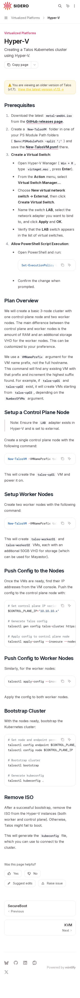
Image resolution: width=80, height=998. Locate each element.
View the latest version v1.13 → (41, 89)
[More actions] (74, 6)
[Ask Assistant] (69, 265)
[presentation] (47, 265)
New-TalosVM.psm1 (42, 147)
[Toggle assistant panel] (68, 6)
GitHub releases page (44, 121)
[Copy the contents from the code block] (62, 265)
